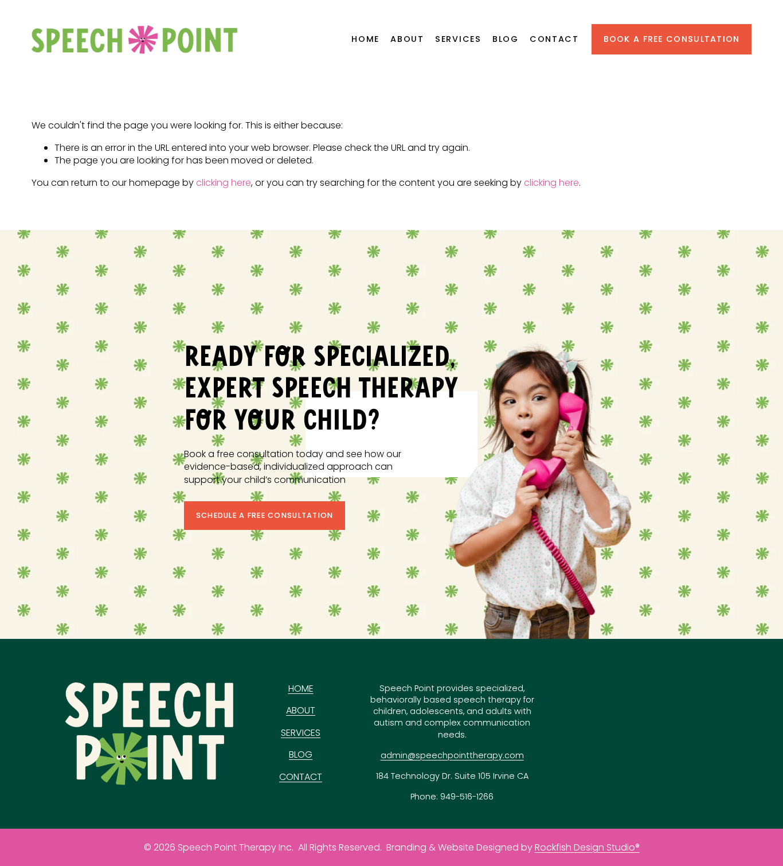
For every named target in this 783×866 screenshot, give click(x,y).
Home (365, 39)
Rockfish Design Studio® (587, 847)
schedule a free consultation (265, 515)
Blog (505, 39)
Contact (554, 39)
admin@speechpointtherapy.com (452, 755)
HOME (301, 688)
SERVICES (300, 733)
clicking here (223, 182)
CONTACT (300, 777)
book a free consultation (672, 39)
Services (458, 39)
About (407, 39)
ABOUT (300, 710)
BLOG (300, 754)
